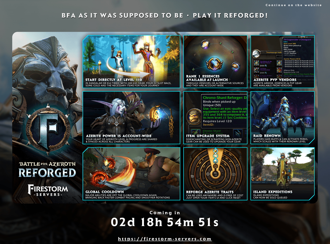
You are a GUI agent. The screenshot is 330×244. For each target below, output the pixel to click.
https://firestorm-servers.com (165, 239)
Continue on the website (294, 5)
